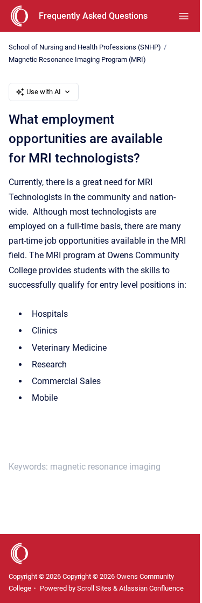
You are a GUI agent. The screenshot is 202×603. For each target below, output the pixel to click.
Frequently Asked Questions (93, 16)
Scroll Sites (94, 588)
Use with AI (43, 92)
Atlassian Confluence (151, 588)
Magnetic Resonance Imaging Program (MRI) (77, 59)
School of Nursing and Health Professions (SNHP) (85, 47)
